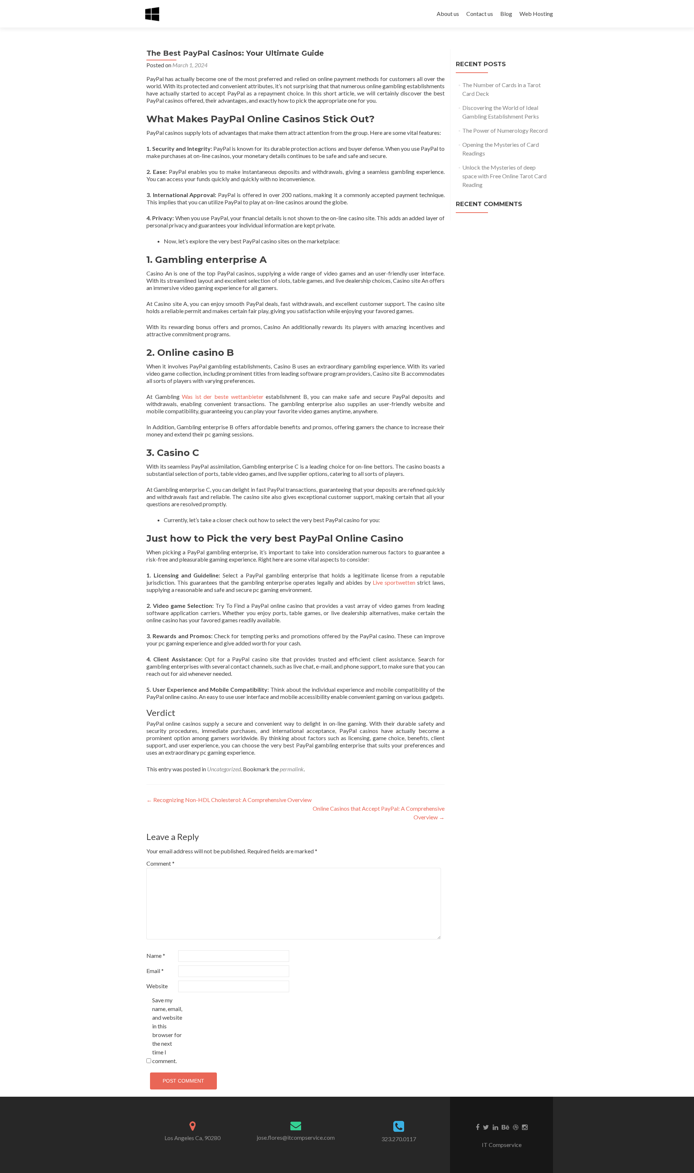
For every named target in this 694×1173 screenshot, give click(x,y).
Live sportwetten (394, 582)
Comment (160, 863)
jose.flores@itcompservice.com (296, 1137)
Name (155, 955)
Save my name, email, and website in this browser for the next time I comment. (167, 1030)
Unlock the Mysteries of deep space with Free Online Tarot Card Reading (504, 176)
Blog (506, 13)
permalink (292, 768)
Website (157, 985)
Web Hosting (536, 13)
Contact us (479, 13)
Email (155, 970)
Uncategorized (224, 768)
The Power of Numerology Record (505, 130)
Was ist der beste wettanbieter (222, 396)
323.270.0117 (398, 1138)
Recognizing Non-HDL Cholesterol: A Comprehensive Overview (229, 799)
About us (448, 13)
